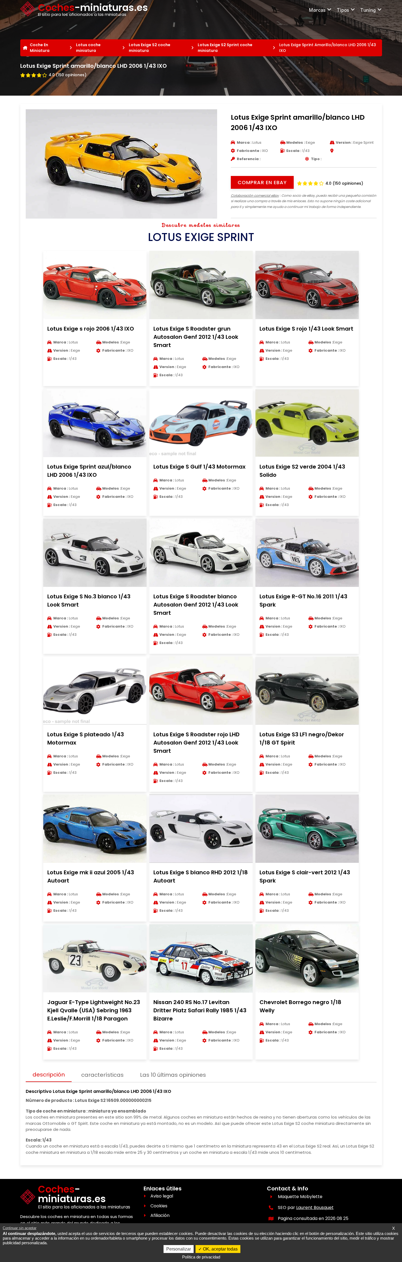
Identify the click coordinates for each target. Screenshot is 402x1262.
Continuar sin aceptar (19, 1228)
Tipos (343, 10)
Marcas (317, 10)
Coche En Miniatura (39, 47)
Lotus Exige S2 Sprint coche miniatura (225, 47)
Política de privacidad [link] (201, 1257)
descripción (49, 1074)
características (102, 1075)
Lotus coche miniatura (88, 47)
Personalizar (178, 1249)
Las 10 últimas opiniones (173, 1075)
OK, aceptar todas (220, 1249)
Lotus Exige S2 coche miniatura (149, 47)
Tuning (368, 10)
